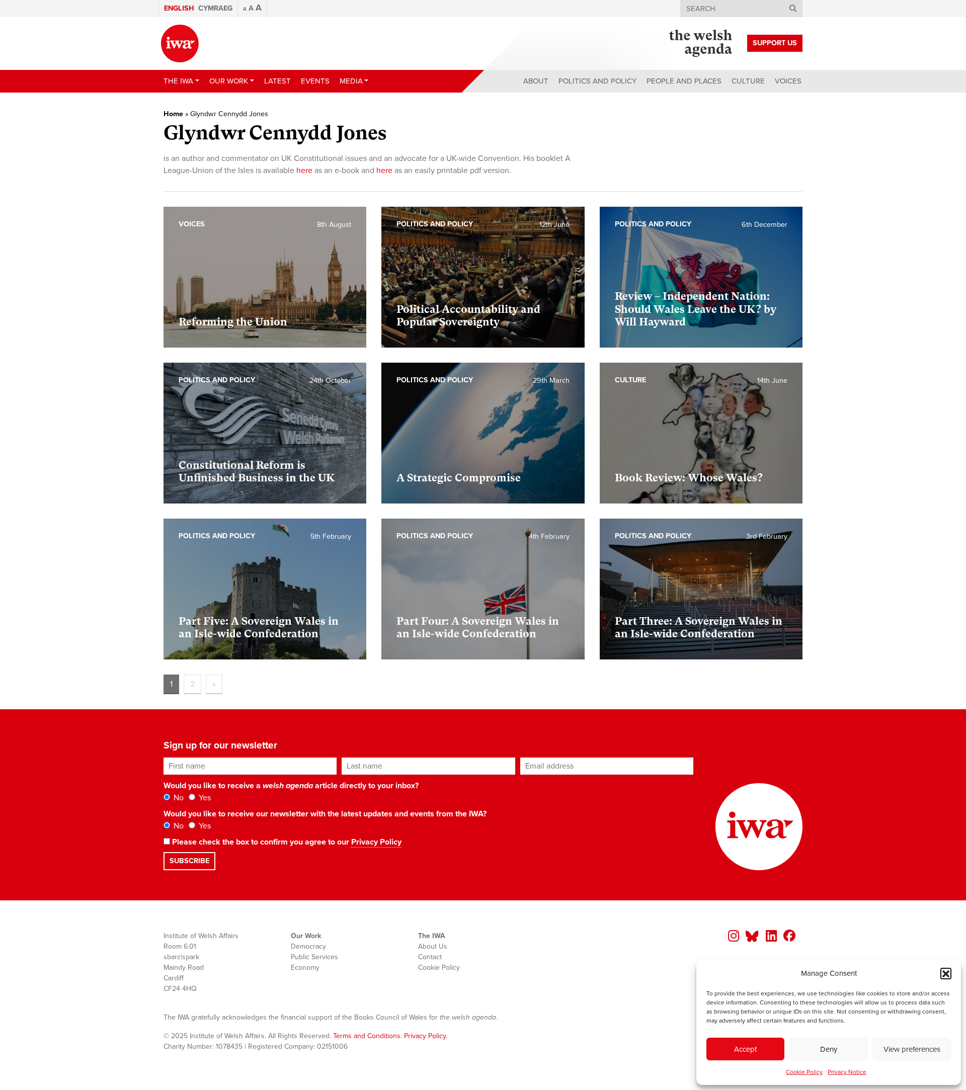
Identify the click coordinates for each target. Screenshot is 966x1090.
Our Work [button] (228, 81)
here (304, 170)
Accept (745, 1049)
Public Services (314, 957)
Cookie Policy (804, 1071)
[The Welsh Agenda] (700, 43)
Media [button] (351, 81)
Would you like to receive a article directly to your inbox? (291, 786)
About (535, 81)
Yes (204, 798)
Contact (430, 957)
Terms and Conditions (366, 1036)
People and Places (684, 81)
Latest (277, 81)
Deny (828, 1049)
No (178, 798)
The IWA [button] (178, 81)
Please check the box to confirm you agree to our (285, 842)
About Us (432, 946)
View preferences (911, 1049)
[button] (946, 973)
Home (173, 114)
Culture (748, 81)
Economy (305, 967)
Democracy (308, 946)
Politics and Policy (597, 81)
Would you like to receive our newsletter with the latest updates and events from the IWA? (325, 814)
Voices (788, 81)
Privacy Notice (847, 1071)
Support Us (775, 43)
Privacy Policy (376, 842)
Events (315, 81)
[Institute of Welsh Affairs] (180, 43)
